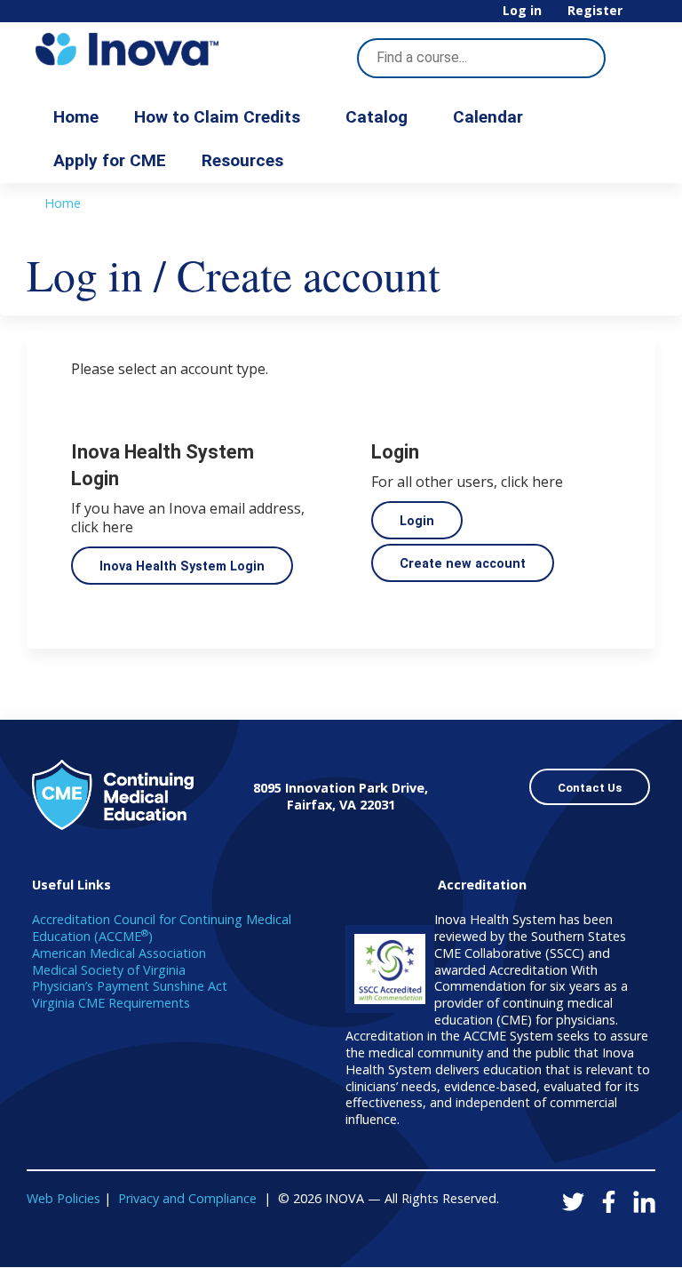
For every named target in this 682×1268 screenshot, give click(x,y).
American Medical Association (119, 953)
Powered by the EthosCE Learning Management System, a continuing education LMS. (592, 1238)
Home (76, 117)
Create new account (463, 563)
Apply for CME (109, 160)
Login (417, 521)
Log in (522, 11)
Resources (242, 160)
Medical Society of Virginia (109, 969)
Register (595, 11)
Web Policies (63, 1198)
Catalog (376, 117)
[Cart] (641, 17)
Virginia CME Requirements (111, 1002)
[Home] (127, 49)
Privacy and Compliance (187, 1198)
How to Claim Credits (217, 117)
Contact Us (590, 787)
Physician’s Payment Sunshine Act (129, 985)
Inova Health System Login (182, 566)
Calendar (488, 117)
